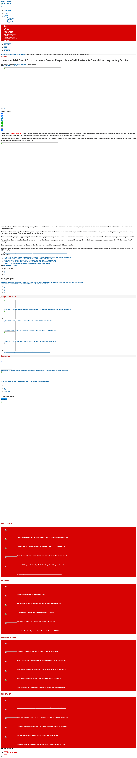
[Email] (68, 127)
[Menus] (1, 5)
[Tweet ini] (4, 288)
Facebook (11, 18)
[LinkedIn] (68, 119)
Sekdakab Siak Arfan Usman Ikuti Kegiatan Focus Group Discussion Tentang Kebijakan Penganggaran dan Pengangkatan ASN (42, 282)
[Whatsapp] (4, 292)
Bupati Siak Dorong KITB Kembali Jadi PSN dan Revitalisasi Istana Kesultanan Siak (27, 263)
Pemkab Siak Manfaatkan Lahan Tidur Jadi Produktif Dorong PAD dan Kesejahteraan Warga (30, 261)
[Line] (68, 125)
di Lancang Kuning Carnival (13, 253)
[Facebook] (68, 114)
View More (3, 399)
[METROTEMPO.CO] (6, 3)
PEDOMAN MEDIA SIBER (10, 752)
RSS (9, 22)
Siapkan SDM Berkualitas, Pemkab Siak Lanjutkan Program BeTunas (25, 283)
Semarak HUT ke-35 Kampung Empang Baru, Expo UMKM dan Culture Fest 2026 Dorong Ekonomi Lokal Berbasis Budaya (38, 257)
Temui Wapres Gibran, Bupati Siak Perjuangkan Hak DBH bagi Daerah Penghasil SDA (28, 258)
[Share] (68, 130)
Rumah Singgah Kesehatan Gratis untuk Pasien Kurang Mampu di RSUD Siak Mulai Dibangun (30, 260)
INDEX (5, 754)
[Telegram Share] (4, 291)
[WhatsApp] (68, 122)
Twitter (10, 19)
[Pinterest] (4, 273)
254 (5, 390)
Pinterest (10, 21)
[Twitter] (68, 117)
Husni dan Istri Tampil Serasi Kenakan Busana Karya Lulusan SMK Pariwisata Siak (44, 253)
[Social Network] (4, 16)
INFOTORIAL (4, 56)
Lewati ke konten (6, 1)
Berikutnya (7, 391)
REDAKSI (6, 751)
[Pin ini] (4, 289)
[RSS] (4, 274)
